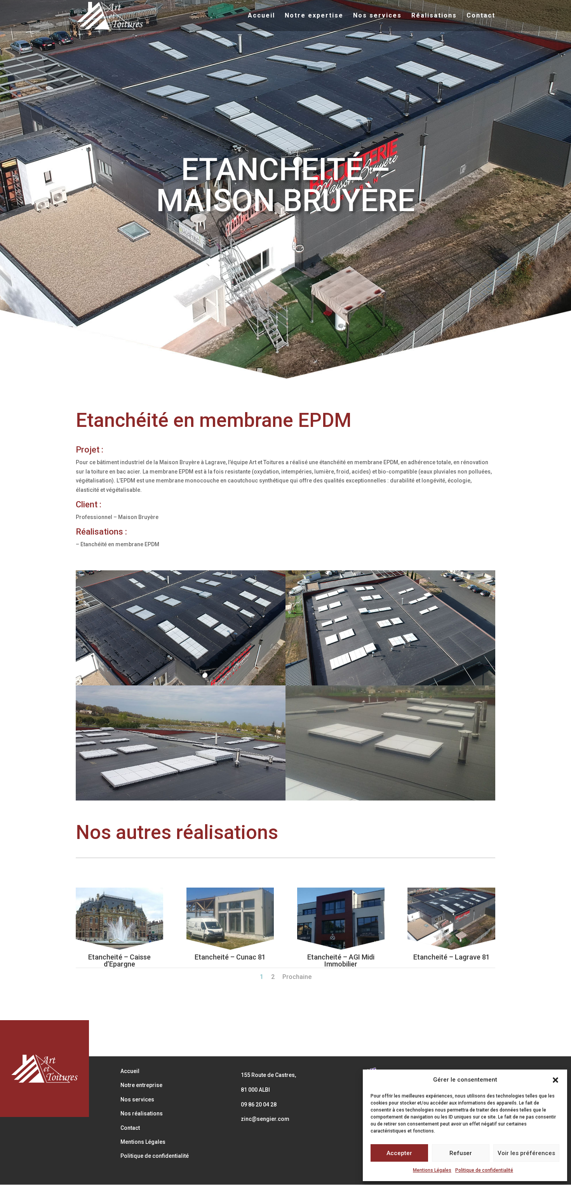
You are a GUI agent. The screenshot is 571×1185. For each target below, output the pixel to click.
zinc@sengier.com (265, 1119)
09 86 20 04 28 (259, 1104)
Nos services (377, 16)
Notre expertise (314, 16)
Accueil (261, 16)
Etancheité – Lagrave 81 (451, 957)
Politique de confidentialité (484, 1170)
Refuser (460, 1153)
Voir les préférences (526, 1153)
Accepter (399, 1153)
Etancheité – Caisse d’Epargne (119, 960)
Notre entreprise (141, 1085)
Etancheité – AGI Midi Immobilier (340, 960)
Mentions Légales (432, 1170)
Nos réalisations (141, 1113)
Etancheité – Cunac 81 (230, 957)
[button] (555, 1080)
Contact (481, 16)
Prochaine (297, 977)
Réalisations (434, 16)
